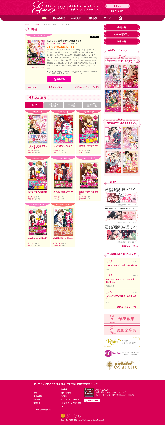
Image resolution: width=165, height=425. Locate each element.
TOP (27, 24)
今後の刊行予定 (121, 34)
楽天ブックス (54, 87)
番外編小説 (59, 18)
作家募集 (64, 389)
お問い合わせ (66, 393)
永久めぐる (51, 44)
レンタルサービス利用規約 (71, 403)
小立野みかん (57, 243)
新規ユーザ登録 (117, 11)
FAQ (62, 406)
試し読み (61, 79)
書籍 (44, 18)
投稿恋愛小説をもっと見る (126, 307)
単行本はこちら (38, 67)
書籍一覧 (36, 24)
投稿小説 (92, 18)
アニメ (107, 18)
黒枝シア (82, 152)
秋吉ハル (65, 44)
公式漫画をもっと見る (128, 246)
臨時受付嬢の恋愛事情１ (37, 239)
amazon (30, 87)
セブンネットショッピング (85, 87)
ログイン (117, 6)
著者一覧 (121, 41)
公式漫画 (76, 18)
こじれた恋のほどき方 (63, 146)
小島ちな (56, 152)
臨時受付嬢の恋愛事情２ (88, 147)
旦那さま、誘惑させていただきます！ (37, 147)
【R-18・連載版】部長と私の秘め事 (121, 265)
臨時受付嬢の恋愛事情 (37, 192)
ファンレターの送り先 (42, 410)
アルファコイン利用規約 (70, 399)
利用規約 (64, 396)
